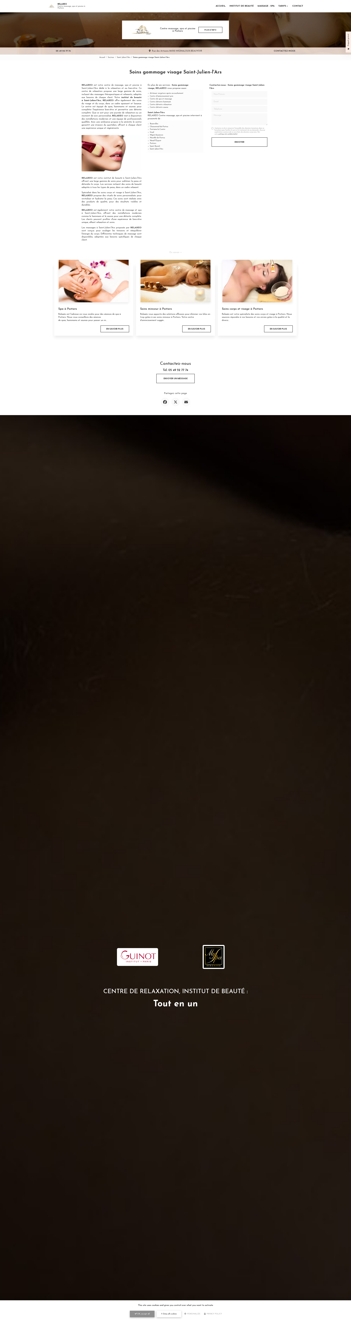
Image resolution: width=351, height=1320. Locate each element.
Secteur (111, 57)
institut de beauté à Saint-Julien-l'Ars (122, 178)
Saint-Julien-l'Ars (123, 57)
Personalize (193, 1314)
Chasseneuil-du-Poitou (159, 126)
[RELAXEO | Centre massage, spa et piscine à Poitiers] (51, 6)
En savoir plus (114, 328)
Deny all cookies (169, 1314)
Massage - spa (265, 6)
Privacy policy (214, 1314)
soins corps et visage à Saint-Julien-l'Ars (121, 193)
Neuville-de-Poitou (157, 138)
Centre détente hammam (160, 102)
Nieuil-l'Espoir (155, 140)
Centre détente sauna (159, 107)
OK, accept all (143, 1314)
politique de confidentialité (227, 134)
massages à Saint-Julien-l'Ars (100, 228)
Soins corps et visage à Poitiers (242, 308)
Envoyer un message (176, 378)
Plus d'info (210, 30)
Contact (297, 6)
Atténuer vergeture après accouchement (166, 93)
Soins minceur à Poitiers (156, 308)
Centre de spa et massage (161, 99)
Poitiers (153, 143)
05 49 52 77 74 (63, 51)
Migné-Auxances (156, 135)
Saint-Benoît (155, 146)
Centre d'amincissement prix (161, 96)
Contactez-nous (284, 51)
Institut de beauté (241, 6)
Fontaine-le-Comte (157, 129)
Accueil (221, 6)
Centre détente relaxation (161, 104)
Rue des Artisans (177, 51)
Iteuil (152, 132)
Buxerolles (154, 124)
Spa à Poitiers (67, 308)
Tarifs (282, 6)
